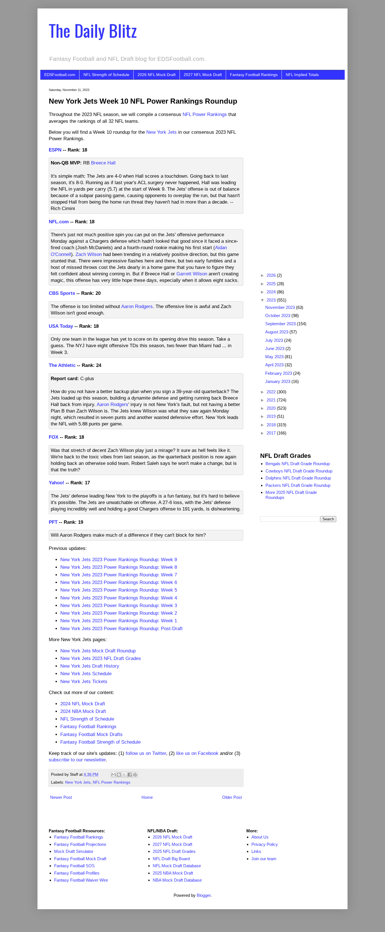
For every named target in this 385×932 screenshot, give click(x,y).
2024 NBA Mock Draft (83, 711)
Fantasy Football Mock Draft (80, 858)
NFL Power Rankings (205, 114)
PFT (53, 522)
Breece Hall (103, 162)
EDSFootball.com (59, 74)
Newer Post (61, 797)
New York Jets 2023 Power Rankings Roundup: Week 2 (118, 613)
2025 (272, 283)
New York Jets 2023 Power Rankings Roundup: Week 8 (118, 567)
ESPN (55, 149)
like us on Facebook (197, 753)
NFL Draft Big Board (171, 858)
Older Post (232, 797)
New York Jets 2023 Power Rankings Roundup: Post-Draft (121, 628)
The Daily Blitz (93, 30)
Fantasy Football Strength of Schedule (100, 741)
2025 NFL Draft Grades (174, 851)
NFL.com (59, 221)
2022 (272, 391)
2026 (272, 275)
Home (147, 797)
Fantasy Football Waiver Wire (81, 880)
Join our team (263, 858)
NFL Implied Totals (302, 74)
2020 (272, 408)
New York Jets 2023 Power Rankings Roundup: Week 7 (118, 574)
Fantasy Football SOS (74, 865)
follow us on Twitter (146, 753)
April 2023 (275, 364)
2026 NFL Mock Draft (157, 74)
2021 (272, 400)
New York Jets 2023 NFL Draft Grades (100, 658)
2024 (272, 291)
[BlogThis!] (119, 774)
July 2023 (274, 340)
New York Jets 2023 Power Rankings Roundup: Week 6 (118, 582)
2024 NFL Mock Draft (82, 703)
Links (256, 851)
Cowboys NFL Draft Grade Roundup (298, 471)
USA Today (61, 326)
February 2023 (279, 373)
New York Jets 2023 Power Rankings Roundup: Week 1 (118, 620)
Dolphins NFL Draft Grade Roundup (298, 478)
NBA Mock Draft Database (177, 880)
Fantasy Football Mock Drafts (91, 734)
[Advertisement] (298, 172)
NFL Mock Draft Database (177, 865)
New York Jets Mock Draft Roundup (98, 650)
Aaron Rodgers (137, 306)
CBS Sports (62, 293)
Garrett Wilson (191, 273)
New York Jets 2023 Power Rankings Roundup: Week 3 (118, 605)
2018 (272, 424)
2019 (272, 416)
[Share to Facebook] (129, 774)
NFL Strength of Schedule (106, 74)
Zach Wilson (89, 254)
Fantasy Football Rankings (254, 74)
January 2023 (278, 381)
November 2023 (280, 307)
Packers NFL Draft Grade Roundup (297, 485)
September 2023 (281, 323)
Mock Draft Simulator (73, 851)
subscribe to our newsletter (77, 759)
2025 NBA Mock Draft (173, 873)
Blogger (204, 895)
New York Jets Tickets (83, 681)
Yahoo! (56, 482)
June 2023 (275, 348)
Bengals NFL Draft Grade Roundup (297, 463)
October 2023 (278, 315)
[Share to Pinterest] (135, 774)
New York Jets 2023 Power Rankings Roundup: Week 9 (118, 559)
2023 (272, 300)
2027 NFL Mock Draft (203, 74)
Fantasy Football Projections (80, 844)
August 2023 (277, 331)
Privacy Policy (264, 844)
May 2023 (275, 356)
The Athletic (62, 365)
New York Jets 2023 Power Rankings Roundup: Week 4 (118, 597)
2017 (272, 433)
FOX (53, 437)
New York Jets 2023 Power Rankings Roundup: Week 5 (118, 589)
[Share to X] (124, 774)
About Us (260, 837)
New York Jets (161, 132)
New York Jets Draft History (89, 665)
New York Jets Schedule (86, 673)
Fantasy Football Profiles (76, 873)
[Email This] (113, 774)
